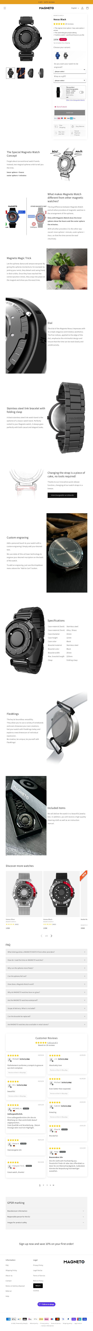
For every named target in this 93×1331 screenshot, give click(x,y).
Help (7, 1296)
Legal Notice (37, 1270)
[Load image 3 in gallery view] (31, 73)
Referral (9, 1291)
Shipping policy (67, 1323)
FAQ (7, 1265)
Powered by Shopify (22, 1323)
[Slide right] (51, 935)
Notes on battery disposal (15, 1286)
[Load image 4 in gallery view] (41, 73)
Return (38, 1286)
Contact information (48, 1326)
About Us (9, 1276)
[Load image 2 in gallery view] (20, 73)
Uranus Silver (10, 919)
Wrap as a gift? (60, 76)
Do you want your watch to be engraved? (66, 65)
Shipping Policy (11, 1270)
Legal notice (78, 1323)
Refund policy (34, 1323)
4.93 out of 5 (52, 1043)
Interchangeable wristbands (62, 495)
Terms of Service (39, 1276)
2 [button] (43, 1185)
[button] (4, 8)
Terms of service (56, 1323)
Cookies (36, 1291)
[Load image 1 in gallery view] (10, 73)
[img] (13, 1055)
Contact (8, 1281)
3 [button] (47, 1185)
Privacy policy (44, 1323)
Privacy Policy (38, 1265)
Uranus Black (47, 919)
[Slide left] (41, 935)
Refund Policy (38, 1281)
